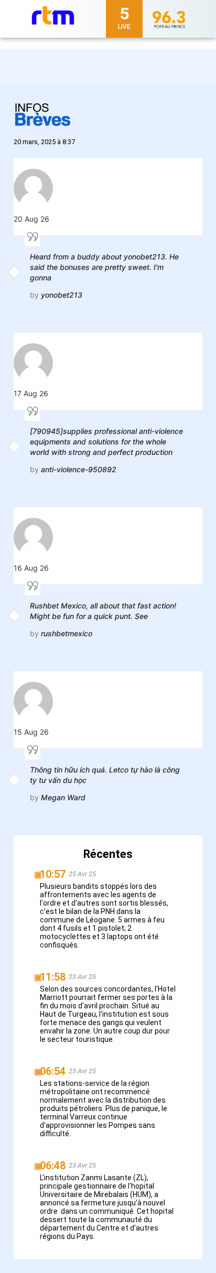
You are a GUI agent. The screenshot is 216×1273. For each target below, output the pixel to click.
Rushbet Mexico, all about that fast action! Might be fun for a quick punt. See (103, 611)
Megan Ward (63, 797)
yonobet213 (61, 294)
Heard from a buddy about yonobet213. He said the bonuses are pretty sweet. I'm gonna (104, 267)
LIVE (124, 26)
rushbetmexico (66, 633)
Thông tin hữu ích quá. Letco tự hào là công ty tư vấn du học (105, 775)
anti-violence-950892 (78, 469)
